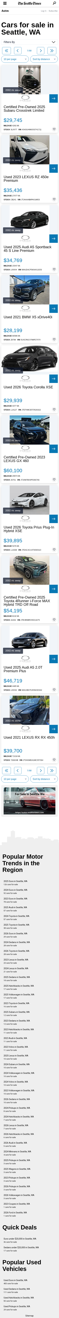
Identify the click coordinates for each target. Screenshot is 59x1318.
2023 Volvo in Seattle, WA (16, 1048)
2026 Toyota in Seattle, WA (16, 952)
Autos (5, 10)
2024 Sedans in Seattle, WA (17, 944)
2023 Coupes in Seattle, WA (17, 1205)
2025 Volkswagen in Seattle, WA (19, 996)
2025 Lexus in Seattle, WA (16, 1057)
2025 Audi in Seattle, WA (15, 909)
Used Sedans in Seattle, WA (17, 1290)
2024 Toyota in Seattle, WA (16, 917)
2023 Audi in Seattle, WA (15, 1040)
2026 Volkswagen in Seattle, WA (19, 1197)
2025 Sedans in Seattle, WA (17, 979)
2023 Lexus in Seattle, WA (16, 961)
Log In (43, 10)
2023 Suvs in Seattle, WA (15, 900)
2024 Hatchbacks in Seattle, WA (19, 1118)
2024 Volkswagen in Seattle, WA (19, 1074)
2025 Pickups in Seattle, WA (17, 1162)
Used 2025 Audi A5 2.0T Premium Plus (23, 669)
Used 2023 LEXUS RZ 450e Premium (26, 178)
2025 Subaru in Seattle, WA (17, 1013)
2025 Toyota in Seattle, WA (16, 926)
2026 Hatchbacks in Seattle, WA (19, 1135)
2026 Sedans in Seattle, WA (17, 1101)
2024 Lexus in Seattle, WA (16, 970)
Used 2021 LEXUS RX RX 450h (29, 737)
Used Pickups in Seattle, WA (17, 1308)
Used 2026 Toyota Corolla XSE (28, 387)
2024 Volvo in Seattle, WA (16, 1083)
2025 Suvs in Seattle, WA (15, 883)
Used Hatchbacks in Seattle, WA (19, 1299)
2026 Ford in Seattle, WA (15, 1214)
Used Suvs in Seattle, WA (15, 1282)
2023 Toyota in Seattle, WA (16, 1005)
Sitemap (29, 1316)
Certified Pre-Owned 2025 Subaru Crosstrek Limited (24, 108)
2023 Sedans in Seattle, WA (17, 1022)
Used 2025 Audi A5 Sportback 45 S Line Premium (27, 248)
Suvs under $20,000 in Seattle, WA (20, 1240)
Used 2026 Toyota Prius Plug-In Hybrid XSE (29, 529)
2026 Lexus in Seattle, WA (16, 1127)
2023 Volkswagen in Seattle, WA (19, 1092)
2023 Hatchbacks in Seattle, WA (19, 1031)
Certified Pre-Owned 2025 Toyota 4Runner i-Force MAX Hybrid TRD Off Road (27, 601)
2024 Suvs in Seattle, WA (15, 891)
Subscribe (53, 10)
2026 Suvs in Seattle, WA (15, 935)
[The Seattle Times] (29, 3)
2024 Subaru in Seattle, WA (17, 1066)
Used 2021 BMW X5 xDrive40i (28, 317)
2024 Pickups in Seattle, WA (17, 1109)
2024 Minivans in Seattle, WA (17, 1153)
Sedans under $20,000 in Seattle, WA (21, 1249)
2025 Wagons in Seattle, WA (17, 1170)
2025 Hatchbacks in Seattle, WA (19, 987)
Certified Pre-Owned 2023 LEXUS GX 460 (24, 459)
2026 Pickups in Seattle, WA (17, 1188)
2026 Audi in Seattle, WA (15, 1144)
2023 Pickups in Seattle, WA (17, 1179)
